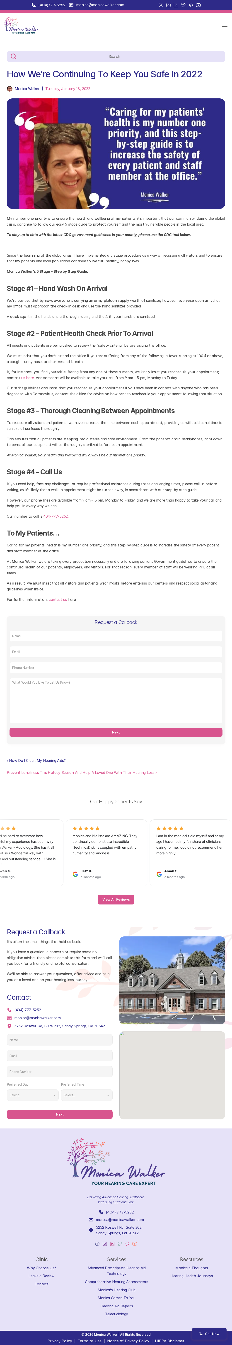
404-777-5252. (56, 516)
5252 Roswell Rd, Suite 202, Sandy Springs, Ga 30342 (59, 1026)
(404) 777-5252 (27, 1010)
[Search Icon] (116, 56)
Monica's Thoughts (191, 1268)
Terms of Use (90, 1341)
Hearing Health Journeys (191, 1276)
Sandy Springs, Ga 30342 (117, 1233)
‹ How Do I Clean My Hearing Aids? (36, 760)
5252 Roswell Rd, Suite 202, (120, 1227)
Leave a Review (41, 1276)
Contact (41, 1284)
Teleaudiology (116, 1314)
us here (27, 377)
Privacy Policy (60, 1341)
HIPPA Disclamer (169, 1341)
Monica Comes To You (116, 1298)
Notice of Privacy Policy (128, 1341)
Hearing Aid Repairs (116, 1306)
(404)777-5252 (52, 5)
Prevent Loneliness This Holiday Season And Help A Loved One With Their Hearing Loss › (82, 772)
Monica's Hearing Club (116, 1290)
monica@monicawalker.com (100, 4)
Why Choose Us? (41, 1268)
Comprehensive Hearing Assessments (116, 1281)
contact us (58, 599)
